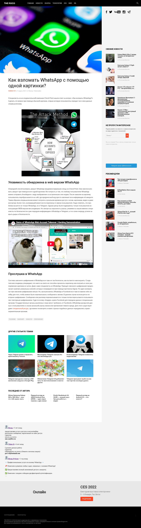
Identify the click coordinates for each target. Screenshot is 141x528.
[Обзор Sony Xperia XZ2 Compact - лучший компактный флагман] (110, 237)
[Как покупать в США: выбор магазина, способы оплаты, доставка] (110, 204)
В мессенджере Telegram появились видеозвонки (80, 355)
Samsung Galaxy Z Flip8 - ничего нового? (126, 66)
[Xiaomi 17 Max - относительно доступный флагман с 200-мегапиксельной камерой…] (110, 113)
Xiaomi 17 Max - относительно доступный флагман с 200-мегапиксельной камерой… (127, 113)
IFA (75, 3)
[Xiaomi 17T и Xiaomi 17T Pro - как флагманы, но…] (110, 90)
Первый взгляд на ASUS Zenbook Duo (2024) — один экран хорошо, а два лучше (39, 398)
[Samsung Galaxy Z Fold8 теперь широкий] (110, 79)
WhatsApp (21, 319)
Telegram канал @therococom (121, 165)
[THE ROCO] (9, 3)
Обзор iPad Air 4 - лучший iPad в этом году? (126, 212)
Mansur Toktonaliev (34, 91)
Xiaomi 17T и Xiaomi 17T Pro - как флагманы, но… (126, 87)
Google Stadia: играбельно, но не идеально (127, 223)
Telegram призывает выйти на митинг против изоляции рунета (79, 380)
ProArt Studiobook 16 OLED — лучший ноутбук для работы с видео (61, 398)
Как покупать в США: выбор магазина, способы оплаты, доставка (127, 202)
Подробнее (86, 499)
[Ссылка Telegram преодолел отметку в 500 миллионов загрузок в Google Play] (21, 368)
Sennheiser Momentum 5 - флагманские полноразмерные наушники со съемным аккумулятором (126, 100)
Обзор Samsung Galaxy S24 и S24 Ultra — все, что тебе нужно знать (16, 397)
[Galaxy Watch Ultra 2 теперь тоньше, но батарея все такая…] (110, 58)
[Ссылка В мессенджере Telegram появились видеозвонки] (80, 344)
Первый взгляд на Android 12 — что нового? (82, 397)
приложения (38, 319)
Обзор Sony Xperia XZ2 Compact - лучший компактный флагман (125, 234)
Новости (39, 3)
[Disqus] (51, 450)
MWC (70, 3)
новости (29, 319)
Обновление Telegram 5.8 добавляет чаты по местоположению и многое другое (50, 380)
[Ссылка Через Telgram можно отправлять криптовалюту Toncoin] (21, 344)
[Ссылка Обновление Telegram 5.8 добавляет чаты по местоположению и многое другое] (50, 368)
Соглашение (9, 515)
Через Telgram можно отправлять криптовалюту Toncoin (20, 355)
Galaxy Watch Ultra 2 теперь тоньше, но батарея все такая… (127, 56)
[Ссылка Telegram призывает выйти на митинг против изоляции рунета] (80, 368)
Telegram (12, 319)
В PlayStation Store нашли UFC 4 (126, 190)
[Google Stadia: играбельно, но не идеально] (110, 226)
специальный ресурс (21, 308)
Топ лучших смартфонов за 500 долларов (127, 179)
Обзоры (47, 3)
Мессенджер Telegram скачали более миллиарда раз (49, 355)
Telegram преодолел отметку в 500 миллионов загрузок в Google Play (21, 380)
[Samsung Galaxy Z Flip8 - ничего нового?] (110, 69)
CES (65, 3)
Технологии (57, 3)
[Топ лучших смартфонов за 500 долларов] (110, 182)
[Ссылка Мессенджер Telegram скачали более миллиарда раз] (50, 344)
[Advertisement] (45, 410)
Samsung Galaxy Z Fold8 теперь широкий (126, 76)
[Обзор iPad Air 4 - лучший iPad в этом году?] (110, 215)
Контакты (22, 515)
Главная (30, 3)
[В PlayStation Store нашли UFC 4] (110, 193)
